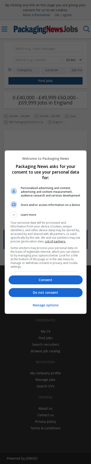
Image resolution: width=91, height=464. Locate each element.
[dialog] (46, 232)
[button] (45, 215)
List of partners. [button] (55, 241)
